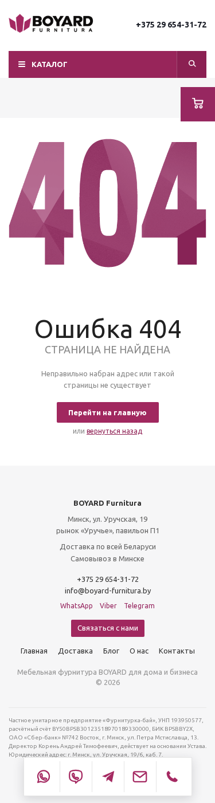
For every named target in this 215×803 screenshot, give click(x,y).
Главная (34, 651)
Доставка (75, 651)
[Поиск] (192, 64)
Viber (108, 605)
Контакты (177, 651)
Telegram (139, 605)
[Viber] (76, 776)
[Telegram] (108, 776)
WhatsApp (76, 605)
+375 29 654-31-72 (171, 25)
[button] (107, 64)
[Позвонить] (172, 776)
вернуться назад (114, 431)
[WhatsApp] (44, 776)
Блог (111, 651)
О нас (139, 651)
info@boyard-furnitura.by (108, 590)
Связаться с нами (107, 628)
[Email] (140, 776)
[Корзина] (198, 104)
